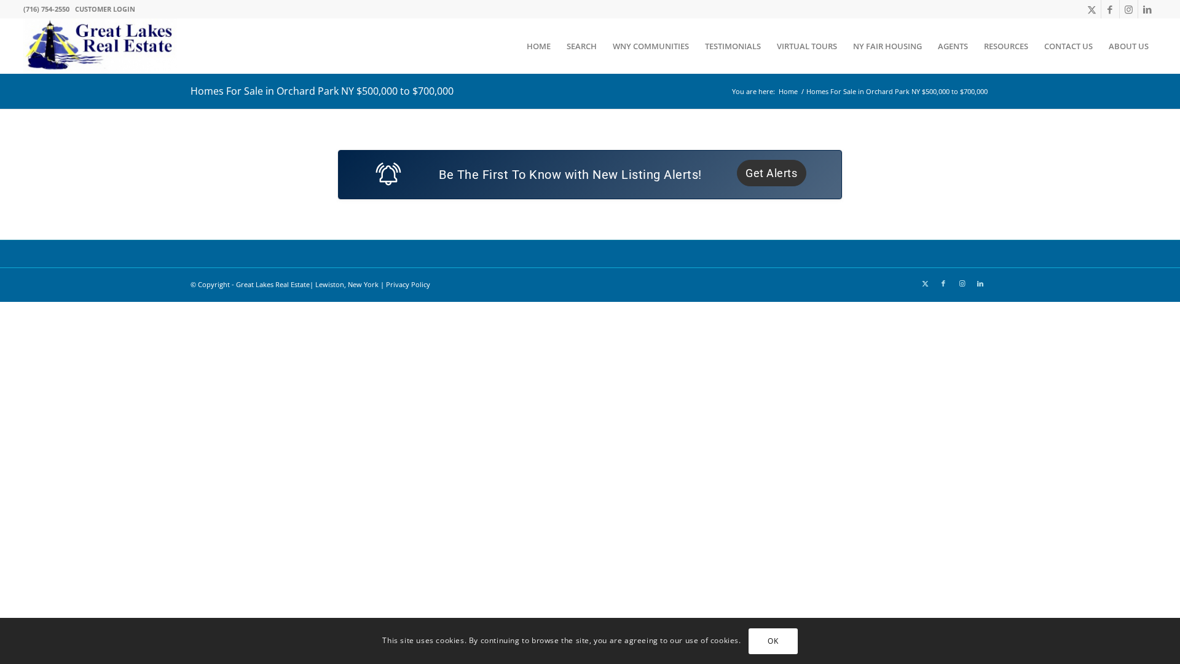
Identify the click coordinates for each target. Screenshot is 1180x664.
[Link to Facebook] (1110, 9)
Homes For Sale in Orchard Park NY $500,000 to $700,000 (322, 91)
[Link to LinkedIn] (1147, 9)
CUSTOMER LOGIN (105, 9)
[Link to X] (1092, 9)
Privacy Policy (408, 284)
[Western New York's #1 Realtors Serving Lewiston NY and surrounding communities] (100, 46)
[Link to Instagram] (1129, 9)
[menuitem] (539, 46)
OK (773, 640)
